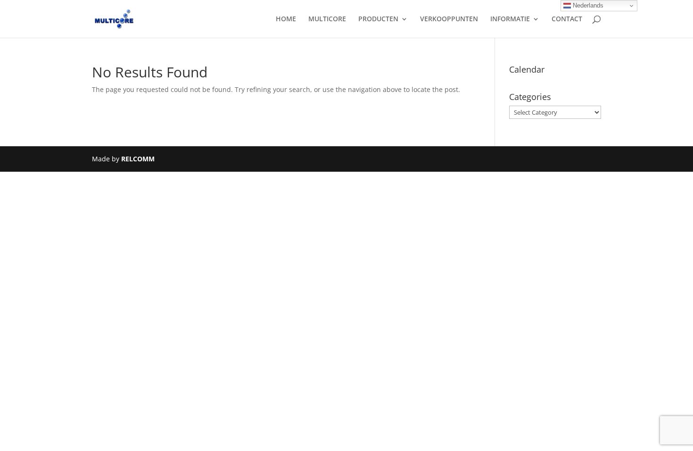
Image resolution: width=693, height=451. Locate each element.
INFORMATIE (510, 19)
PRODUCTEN (378, 19)
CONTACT (567, 19)
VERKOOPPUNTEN (449, 19)
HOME (286, 19)
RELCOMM (138, 158)
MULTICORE (327, 19)
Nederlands (587, 5)
